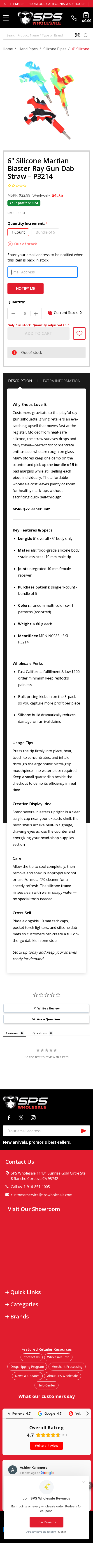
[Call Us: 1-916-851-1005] (75, 18)
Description (20, 380)
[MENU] (6, 18)
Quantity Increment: (27, 223)
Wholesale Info (58, 1357)
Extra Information (62, 380)
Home (8, 48)
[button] (89, 1485)
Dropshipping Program (27, 1366)
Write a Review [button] (48, 1008)
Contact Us (32, 1357)
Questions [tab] (40, 1033)
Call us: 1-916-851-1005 (30, 1186)
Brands (19, 1316)
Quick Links (25, 1292)
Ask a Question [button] (48, 1019)
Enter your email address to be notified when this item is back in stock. (45, 257)
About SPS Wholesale (62, 1376)
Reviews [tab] (12, 1033)
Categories (24, 1304)
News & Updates (27, 1376)
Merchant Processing (66, 1366)
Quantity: (16, 302)
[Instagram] (33, 1118)
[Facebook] (9, 1118)
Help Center (46, 1385)
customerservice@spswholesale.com (41, 1194)
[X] (21, 1118)
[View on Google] (12, 1469)
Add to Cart (38, 333)
